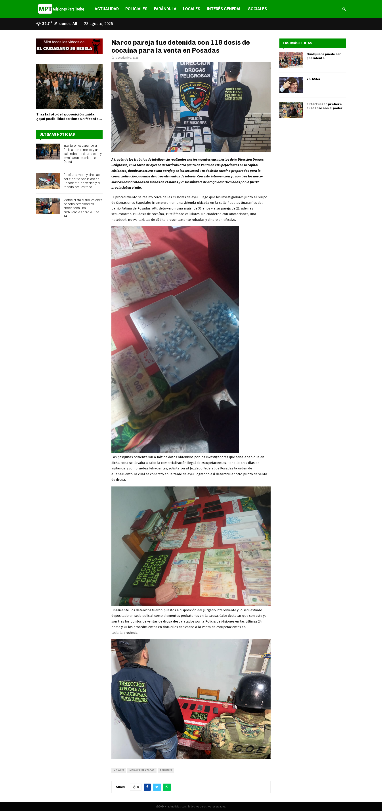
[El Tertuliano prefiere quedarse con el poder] (291, 110)
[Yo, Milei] (291, 85)
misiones (119, 770)
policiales (166, 770)
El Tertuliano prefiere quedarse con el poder (325, 106)
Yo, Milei (313, 79)
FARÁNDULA (165, 8)
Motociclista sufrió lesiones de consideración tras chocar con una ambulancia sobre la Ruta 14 (82, 208)
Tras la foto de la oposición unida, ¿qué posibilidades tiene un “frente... (69, 116)
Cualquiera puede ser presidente (324, 56)
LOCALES (191, 8)
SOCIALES (257, 8)
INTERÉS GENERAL (224, 8)
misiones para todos (142, 770)
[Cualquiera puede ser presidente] (291, 60)
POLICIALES (136, 8)
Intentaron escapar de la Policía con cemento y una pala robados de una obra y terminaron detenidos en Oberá (82, 153)
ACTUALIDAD (107, 8)
